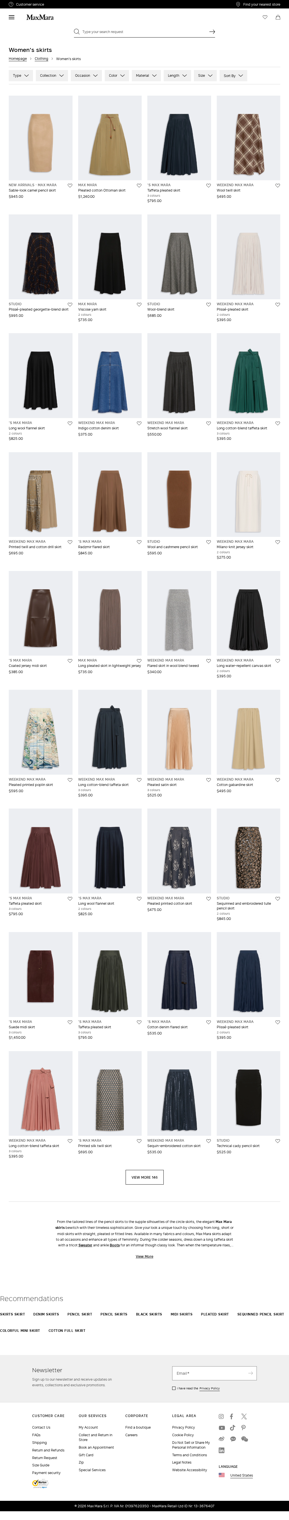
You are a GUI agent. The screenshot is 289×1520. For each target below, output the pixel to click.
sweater (85, 1245)
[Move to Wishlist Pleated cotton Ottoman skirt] (139, 185)
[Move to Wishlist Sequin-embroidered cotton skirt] (208, 1141)
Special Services (92, 1470)
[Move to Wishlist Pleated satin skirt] (208, 780)
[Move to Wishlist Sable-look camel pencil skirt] (70, 185)
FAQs (36, 1435)
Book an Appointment (96, 1447)
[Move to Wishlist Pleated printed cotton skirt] (208, 898)
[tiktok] (233, 1428)
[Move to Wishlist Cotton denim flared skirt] (208, 1022)
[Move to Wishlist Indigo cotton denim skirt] (139, 423)
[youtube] (221, 1428)
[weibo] (221, 1439)
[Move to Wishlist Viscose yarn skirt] (139, 304)
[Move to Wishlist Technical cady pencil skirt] (277, 1141)
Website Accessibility (189, 1470)
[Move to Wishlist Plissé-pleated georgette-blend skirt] (70, 304)
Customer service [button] (53, 5)
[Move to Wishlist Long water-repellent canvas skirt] (277, 661)
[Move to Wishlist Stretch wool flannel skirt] (208, 423)
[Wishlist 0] (265, 17)
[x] (244, 1416)
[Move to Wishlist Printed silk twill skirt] (139, 1141)
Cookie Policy (183, 1435)
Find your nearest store (261, 4)
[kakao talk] (233, 1439)
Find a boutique (138, 1427)
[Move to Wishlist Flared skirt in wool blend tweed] (208, 661)
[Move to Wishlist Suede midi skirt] (70, 1022)
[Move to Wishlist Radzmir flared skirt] (139, 542)
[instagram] (221, 1416)
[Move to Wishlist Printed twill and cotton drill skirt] (70, 542)
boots (115, 1245)
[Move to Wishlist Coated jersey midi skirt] (70, 661)
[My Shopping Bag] (278, 17)
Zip (81, 1462)
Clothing (41, 58)
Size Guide (40, 1465)
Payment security (46, 1472)
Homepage (18, 58)
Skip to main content (21, 3)
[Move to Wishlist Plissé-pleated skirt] (277, 304)
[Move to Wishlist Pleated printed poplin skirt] (70, 780)
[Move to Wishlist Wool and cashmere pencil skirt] (208, 542)
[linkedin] (221, 1450)
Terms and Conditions (189, 1455)
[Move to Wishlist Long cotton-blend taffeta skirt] (277, 423)
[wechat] (244, 1439)
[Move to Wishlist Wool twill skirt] (277, 185)
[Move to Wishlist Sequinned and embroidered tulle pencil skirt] (277, 898)
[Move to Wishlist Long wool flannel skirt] (70, 423)
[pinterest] (244, 1428)
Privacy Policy (210, 1388)
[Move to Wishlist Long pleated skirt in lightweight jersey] (139, 661)
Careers (131, 1435)
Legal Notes (181, 1462)
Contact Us (41, 1427)
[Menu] (11, 17)
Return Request (44, 1457)
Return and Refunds (48, 1450)
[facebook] (233, 1416)
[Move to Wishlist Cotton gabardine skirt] (277, 780)
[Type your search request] (212, 31)
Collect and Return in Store (95, 1437)
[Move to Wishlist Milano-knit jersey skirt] (277, 542)
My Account (88, 1427)
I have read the (198, 1388)
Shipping (39, 1442)
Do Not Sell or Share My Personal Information (191, 1445)
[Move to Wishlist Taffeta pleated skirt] (208, 185)
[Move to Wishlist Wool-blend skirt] (208, 304)
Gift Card (86, 1455)
